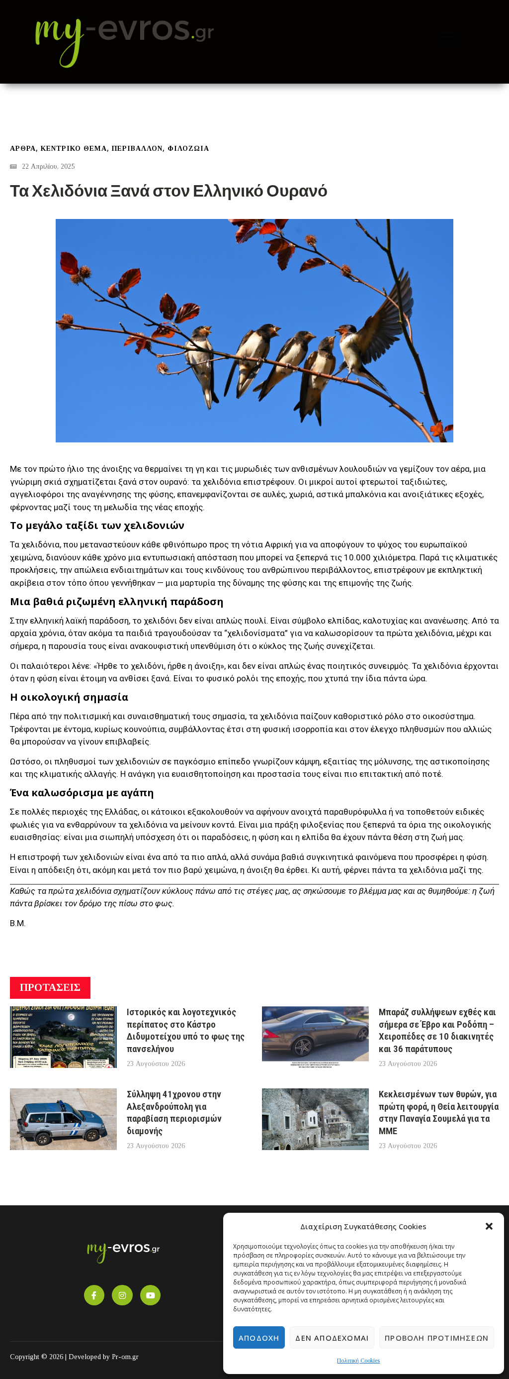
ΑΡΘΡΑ (23, 148)
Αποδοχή (259, 1338)
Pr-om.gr (125, 1357)
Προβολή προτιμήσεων (437, 1338)
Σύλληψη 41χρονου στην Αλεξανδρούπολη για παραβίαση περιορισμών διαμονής (174, 1112)
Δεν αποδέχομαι (332, 1338)
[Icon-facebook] (94, 1295)
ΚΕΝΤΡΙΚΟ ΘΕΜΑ (74, 148)
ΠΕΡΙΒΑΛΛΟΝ (137, 148)
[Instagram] (122, 1295)
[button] (489, 1226)
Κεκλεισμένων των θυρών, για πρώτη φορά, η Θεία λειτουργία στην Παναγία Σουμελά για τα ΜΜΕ (439, 1112)
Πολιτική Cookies (358, 1360)
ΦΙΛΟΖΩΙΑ (188, 148)
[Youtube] (150, 1295)
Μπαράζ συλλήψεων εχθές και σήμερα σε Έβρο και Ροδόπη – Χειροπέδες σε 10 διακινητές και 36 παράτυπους (437, 1030)
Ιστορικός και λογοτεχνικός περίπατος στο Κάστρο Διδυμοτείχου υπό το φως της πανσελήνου (186, 1030)
